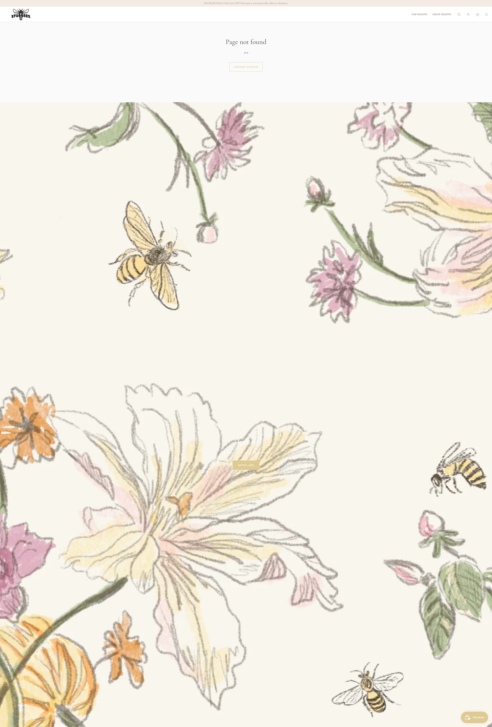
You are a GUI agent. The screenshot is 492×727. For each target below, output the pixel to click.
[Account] (468, 14)
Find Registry (420, 14)
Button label (246, 465)
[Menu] (484, 14)
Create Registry (441, 14)
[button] (459, 14)
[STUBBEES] (21, 14)
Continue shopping (246, 67)
